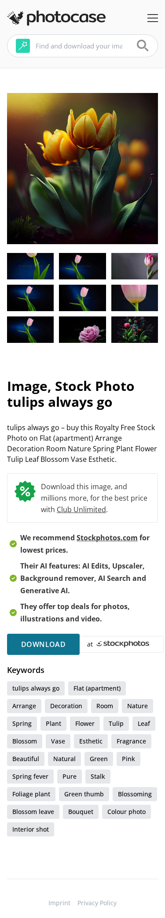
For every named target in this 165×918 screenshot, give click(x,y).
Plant (53, 723)
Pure (69, 776)
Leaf (144, 723)
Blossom (24, 741)
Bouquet (80, 811)
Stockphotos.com (107, 538)
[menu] (152, 18)
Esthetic (91, 741)
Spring (22, 723)
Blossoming (135, 794)
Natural (64, 758)
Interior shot (30, 829)
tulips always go (35, 688)
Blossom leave (33, 811)
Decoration (66, 706)
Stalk (98, 776)
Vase (58, 741)
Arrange (24, 706)
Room (104, 706)
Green (99, 758)
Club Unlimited (81, 509)
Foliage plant (31, 794)
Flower (85, 723)
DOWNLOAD (43, 644)
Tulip (116, 723)
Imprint (59, 903)
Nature (137, 706)
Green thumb (84, 794)
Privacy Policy (97, 903)
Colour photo (126, 811)
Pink (128, 758)
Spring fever (30, 776)
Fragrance (131, 741)
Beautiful (25, 758)
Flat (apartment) (97, 688)
